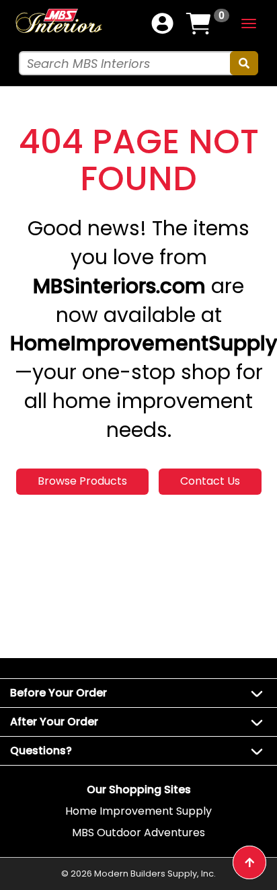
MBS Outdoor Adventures (138, 832)
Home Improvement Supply (138, 811)
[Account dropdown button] (162, 23)
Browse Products (82, 481)
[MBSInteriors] (58, 20)
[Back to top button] (249, 862)
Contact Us (210, 481)
